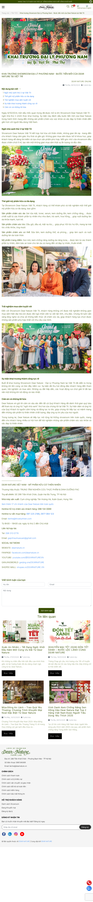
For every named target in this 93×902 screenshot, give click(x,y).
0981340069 (21, 762)
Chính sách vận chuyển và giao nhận (16, 783)
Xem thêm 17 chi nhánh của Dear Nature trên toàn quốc (28, 504)
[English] (88, 7)
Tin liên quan (46, 616)
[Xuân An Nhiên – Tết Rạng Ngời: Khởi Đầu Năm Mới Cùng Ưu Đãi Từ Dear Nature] (23, 631)
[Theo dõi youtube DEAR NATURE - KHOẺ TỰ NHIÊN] (22, 834)
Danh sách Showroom (10, 804)
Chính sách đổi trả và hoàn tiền (14, 786)
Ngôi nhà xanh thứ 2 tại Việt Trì (17, 93)
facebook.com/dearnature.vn (25, 552)
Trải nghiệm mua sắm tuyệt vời (18, 100)
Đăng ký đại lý (7, 811)
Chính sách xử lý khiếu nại (12, 779)
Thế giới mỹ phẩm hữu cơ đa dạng (19, 96)
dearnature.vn (18, 548)
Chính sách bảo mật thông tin (13, 794)
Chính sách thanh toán (11, 775)
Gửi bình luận (46, 610)
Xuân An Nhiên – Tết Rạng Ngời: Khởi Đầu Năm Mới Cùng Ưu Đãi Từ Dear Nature (23, 650)
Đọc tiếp (8, 673)
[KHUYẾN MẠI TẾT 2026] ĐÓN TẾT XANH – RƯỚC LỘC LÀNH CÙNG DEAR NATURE (68, 650)
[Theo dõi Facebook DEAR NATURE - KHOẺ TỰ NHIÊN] (4, 834)
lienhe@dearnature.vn (18, 766)
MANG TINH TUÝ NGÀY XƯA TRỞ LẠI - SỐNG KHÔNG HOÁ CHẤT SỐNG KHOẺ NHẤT (45, 1)
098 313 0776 (12, 533)
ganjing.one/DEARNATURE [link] (31, 562)
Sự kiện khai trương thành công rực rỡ (21, 103)
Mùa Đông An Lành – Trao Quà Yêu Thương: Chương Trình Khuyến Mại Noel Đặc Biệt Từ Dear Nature (22, 710)
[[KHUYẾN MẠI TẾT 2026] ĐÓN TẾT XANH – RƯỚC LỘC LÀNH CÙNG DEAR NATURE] (69, 631)
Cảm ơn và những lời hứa (15, 107)
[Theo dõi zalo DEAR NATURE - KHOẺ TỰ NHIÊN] (10, 834)
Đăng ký (85, 827)
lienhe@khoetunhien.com (20, 518)
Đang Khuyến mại (9, 808)
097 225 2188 (33, 514)
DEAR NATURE (24, 841)
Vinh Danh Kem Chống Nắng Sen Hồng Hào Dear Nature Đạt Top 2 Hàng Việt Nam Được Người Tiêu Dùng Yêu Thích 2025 (67, 711)
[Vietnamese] (81, 7)
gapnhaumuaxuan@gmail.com (22, 538)
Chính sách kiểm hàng (10, 790)
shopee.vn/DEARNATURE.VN (30, 567)
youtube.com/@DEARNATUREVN (28, 557)
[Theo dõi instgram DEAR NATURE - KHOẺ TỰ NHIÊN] (16, 834)
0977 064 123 (47, 514)
